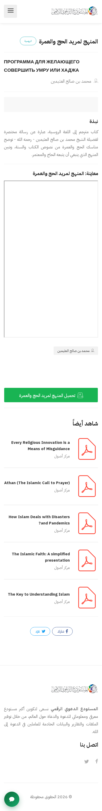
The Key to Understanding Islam (39, 594)
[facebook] (96, 762)
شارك (61, 631)
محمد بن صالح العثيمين (71, 81)
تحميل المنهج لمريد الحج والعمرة (47, 395)
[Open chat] (11, 799)
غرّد (38, 631)
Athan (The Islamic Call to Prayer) (37, 483)
